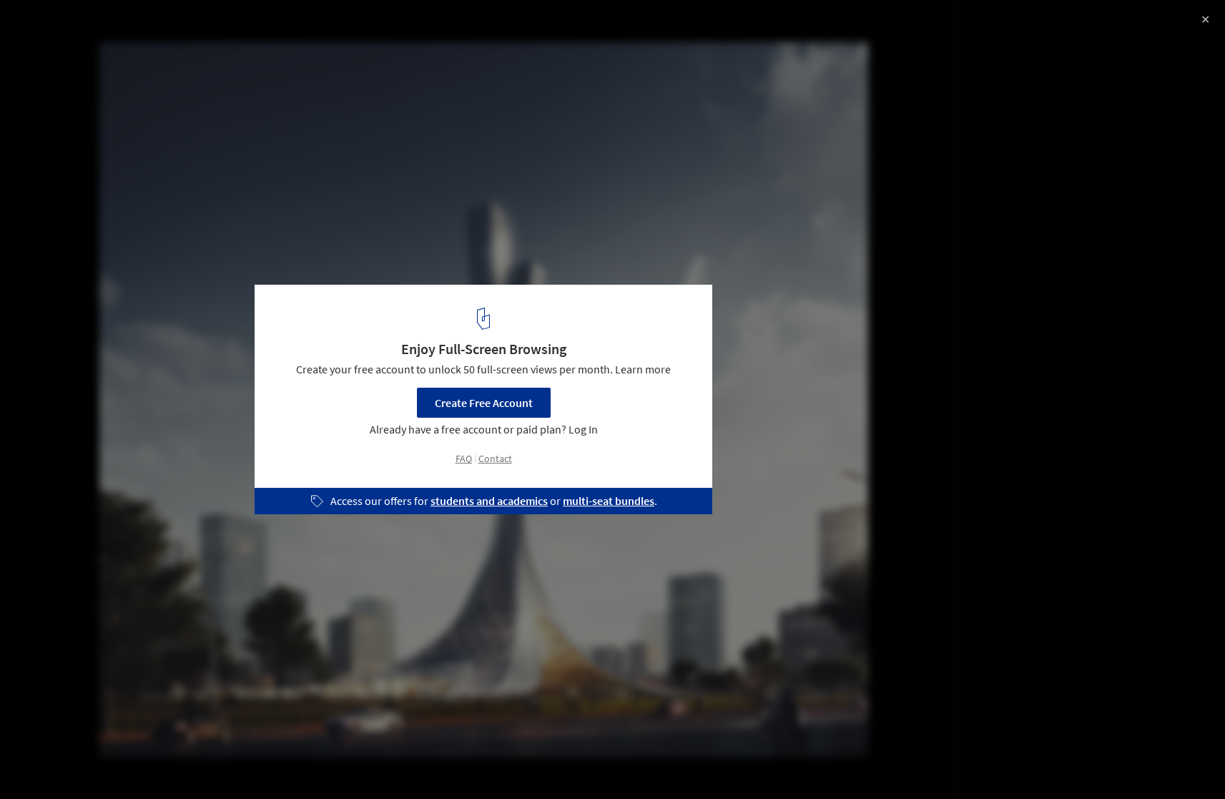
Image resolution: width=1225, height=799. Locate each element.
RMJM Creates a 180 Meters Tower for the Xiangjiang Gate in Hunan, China (203, 38)
